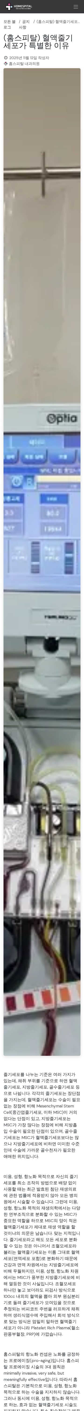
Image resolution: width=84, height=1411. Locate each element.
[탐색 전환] (75, 6)
